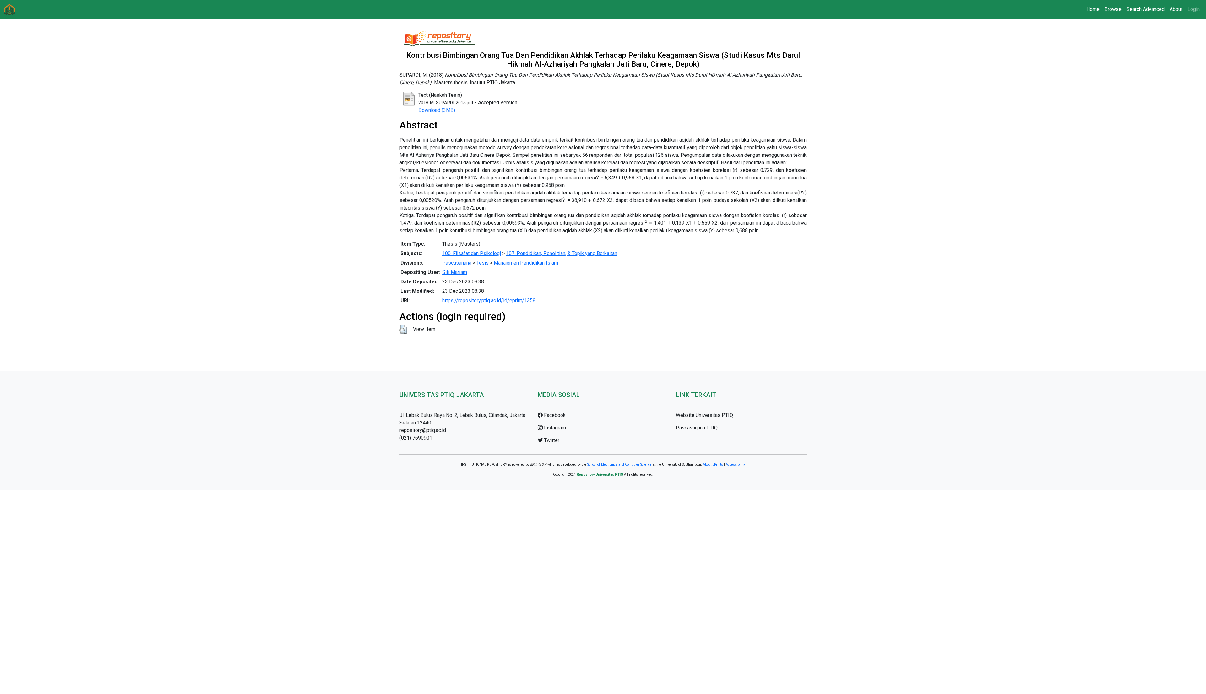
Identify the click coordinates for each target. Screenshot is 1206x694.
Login (1193, 9)
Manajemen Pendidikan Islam (526, 263)
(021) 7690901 (415, 438)
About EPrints (713, 464)
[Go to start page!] (9, 10)
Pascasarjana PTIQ (697, 428)
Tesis (482, 263)
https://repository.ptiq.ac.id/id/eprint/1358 (488, 300)
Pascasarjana (456, 263)
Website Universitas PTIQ (704, 415)
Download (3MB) (436, 110)
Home (1093, 9)
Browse (1113, 9)
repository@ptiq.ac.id (422, 430)
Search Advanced (1146, 9)
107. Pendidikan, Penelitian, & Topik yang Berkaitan (561, 253)
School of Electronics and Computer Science (619, 464)
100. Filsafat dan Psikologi (471, 253)
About (1176, 9)
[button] (403, 329)
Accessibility (735, 464)
